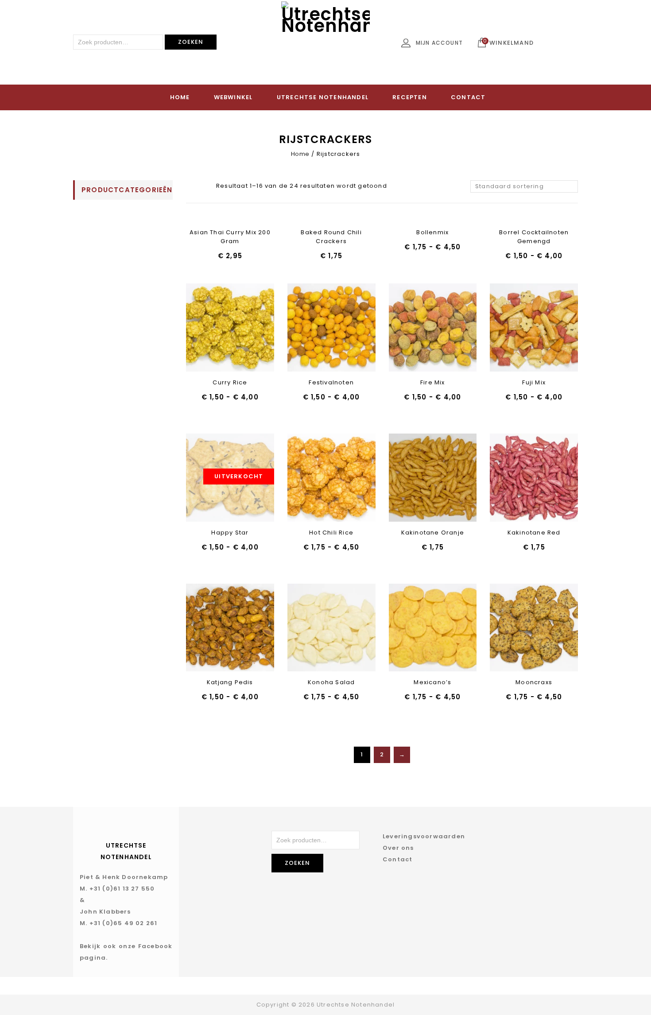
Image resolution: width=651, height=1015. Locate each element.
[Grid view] (191, 186)
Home (180, 97)
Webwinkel (233, 97)
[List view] (205, 186)
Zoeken (190, 42)
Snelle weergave (230, 328)
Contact (468, 97)
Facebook (155, 946)
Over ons (398, 848)
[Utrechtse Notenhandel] (325, 45)
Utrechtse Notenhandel (322, 97)
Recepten (409, 97)
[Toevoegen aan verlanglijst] (207, 328)
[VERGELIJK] (253, 328)
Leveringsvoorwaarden (424, 836)
